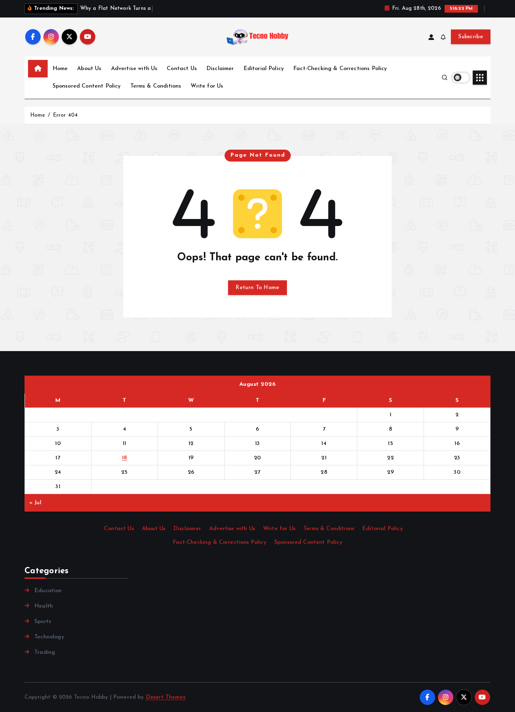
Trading (44, 652)
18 (124, 458)
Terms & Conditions (155, 86)
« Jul (35, 503)
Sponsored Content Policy (87, 86)
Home (60, 68)
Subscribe (470, 37)
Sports (42, 621)
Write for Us (207, 86)
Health (43, 606)
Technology (49, 637)
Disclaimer (220, 68)
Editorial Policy (263, 68)
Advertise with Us (134, 68)
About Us (89, 68)
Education (48, 591)
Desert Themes (165, 697)
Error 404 (65, 115)
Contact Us (182, 68)
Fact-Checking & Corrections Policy (340, 68)
